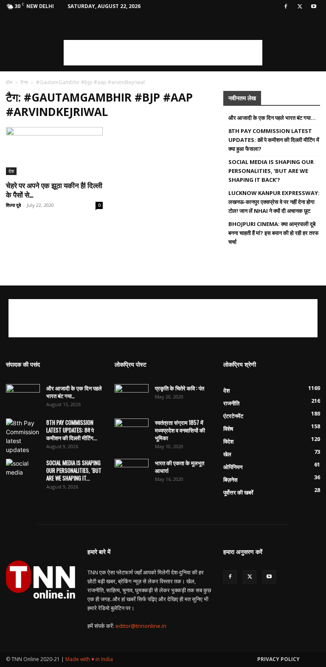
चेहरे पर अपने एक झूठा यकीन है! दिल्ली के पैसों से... (54, 190)
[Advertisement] (163, 52)
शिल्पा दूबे (13, 205)
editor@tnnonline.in (140, 626)
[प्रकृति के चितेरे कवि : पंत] (132, 396)
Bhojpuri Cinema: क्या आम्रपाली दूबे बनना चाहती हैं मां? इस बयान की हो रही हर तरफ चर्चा (273, 233)
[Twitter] (299, 6)
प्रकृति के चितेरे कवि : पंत (179, 388)
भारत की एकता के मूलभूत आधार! (179, 466)
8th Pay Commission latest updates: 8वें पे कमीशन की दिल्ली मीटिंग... (71, 430)
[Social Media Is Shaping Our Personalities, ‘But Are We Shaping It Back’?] (23, 471)
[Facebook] (285, 6)
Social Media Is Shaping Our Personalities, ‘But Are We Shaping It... (73, 470)
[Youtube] (313, 6)
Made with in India (89, 659)
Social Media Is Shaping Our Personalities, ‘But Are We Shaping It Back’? (271, 171)
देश (11, 171)
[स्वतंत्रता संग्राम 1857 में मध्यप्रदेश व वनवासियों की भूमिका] (132, 430)
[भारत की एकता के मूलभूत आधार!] (132, 471)
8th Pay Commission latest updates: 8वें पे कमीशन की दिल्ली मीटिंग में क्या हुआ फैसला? (273, 140)
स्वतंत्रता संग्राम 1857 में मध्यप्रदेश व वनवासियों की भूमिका (180, 430)
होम (9, 82)
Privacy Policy (278, 659)
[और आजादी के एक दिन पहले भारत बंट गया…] (23, 396)
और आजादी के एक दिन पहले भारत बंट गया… (272, 118)
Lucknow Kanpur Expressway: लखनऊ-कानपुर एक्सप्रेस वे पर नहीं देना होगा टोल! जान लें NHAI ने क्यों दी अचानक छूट (274, 202)
